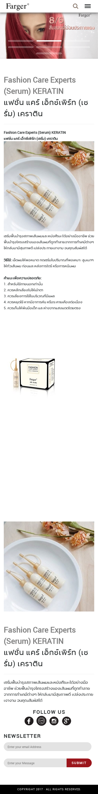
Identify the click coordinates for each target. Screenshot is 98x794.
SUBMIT (79, 762)
